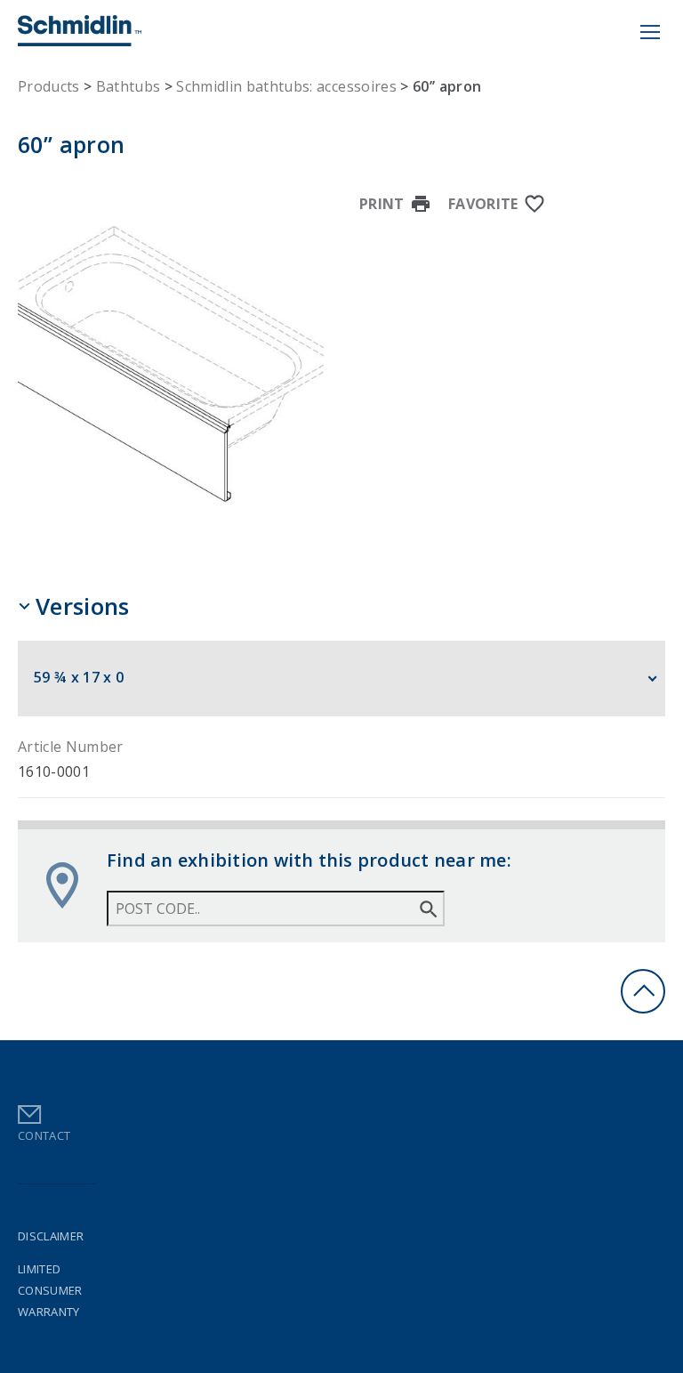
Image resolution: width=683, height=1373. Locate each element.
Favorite (483, 204)
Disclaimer (51, 1236)
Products (49, 86)
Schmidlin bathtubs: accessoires (286, 86)
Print (382, 204)
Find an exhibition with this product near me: (309, 860)
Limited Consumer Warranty (50, 1290)
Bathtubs (128, 86)
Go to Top (643, 991)
